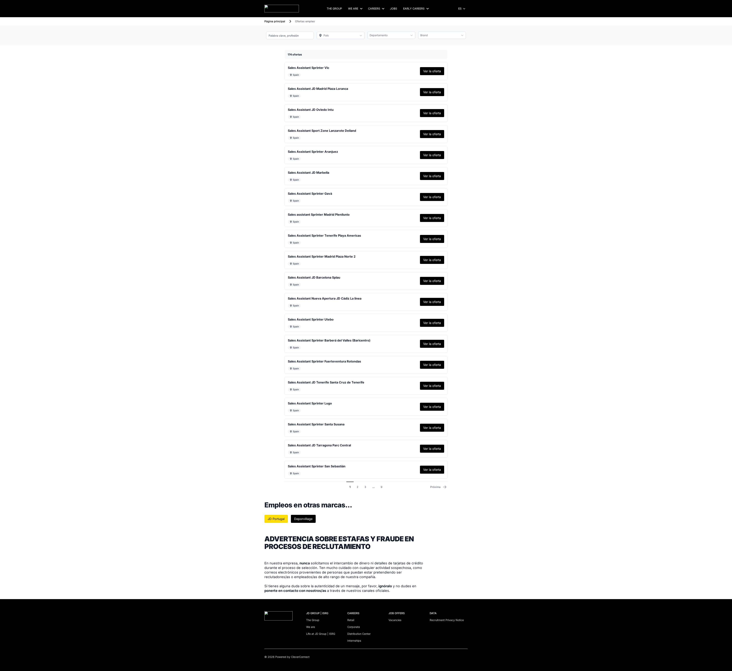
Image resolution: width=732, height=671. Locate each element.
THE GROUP (334, 8)
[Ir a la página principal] (281, 8)
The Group (312, 620)
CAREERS (374, 8)
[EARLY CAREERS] (427, 8)
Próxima (435, 487)
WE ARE (353, 8)
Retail (350, 620)
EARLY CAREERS (414, 8)
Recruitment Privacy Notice (447, 620)
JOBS (393, 8)
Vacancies (394, 620)
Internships (354, 640)
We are (310, 626)
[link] (432, 71)
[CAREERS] (383, 8)
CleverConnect (300, 656)
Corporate (353, 626)
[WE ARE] (361, 8)
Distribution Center (359, 633)
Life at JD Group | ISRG (320, 633)
